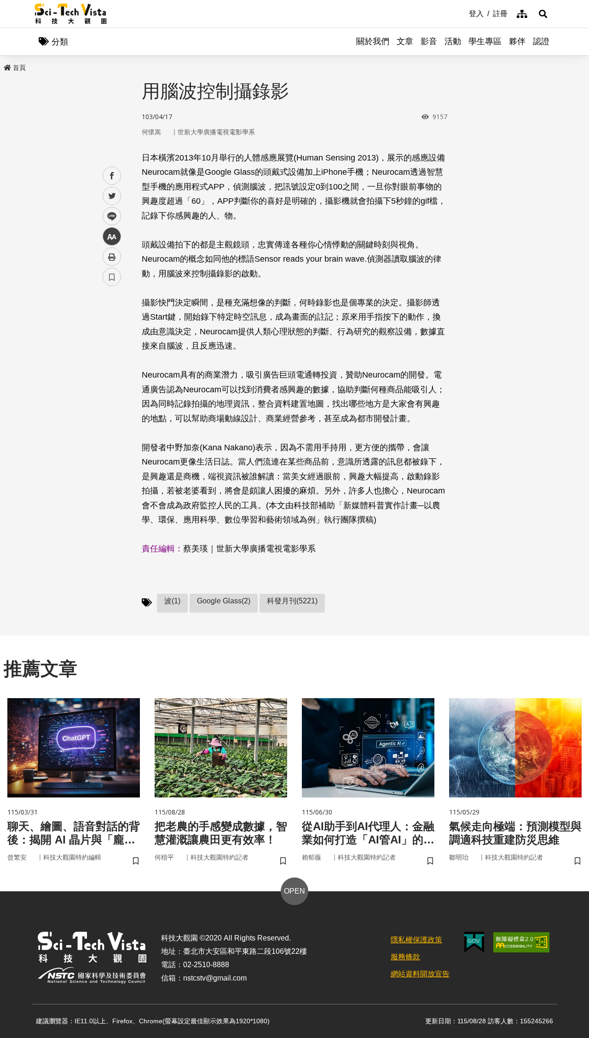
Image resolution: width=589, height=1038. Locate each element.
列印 (112, 256)
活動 (453, 41)
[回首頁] (70, 14)
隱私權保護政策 (416, 940)
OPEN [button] (294, 891)
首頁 (19, 67)
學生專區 (485, 41)
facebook (112, 176)
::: (462, 13)
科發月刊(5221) (292, 601)
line (109, 216)
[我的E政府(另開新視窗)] (474, 942)
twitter (112, 196)
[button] (543, 14)
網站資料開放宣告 (420, 974)
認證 (541, 41)
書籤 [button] (112, 277)
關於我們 (372, 41)
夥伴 (517, 41)
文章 (405, 41)
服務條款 (405, 957)
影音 (429, 41)
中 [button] (111, 237)
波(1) (172, 601)
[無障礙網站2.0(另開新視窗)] (521, 942)
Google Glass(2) (223, 601)
